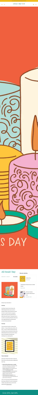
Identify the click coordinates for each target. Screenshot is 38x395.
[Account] (33, 4)
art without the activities (9, 369)
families (4, 368)
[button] (4, 4)
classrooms (7, 368)
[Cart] (36, 4)
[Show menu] (2, 4)
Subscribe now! (9, 384)
